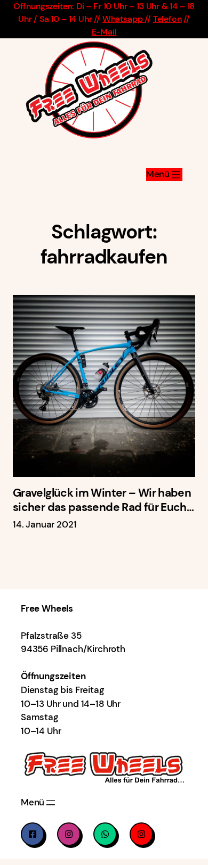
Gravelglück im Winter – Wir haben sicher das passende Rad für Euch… (103, 500)
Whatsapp (123, 18)
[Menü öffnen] (164, 174)
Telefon (167, 18)
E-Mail (104, 31)
